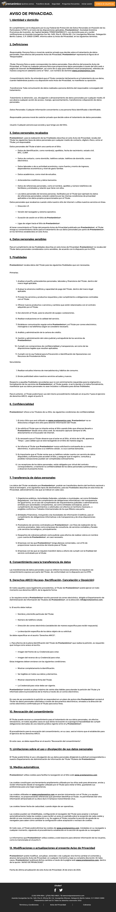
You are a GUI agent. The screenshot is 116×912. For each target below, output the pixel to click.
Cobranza (87, 905)
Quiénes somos (28, 4)
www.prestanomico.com (83, 71)
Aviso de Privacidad (58, 905)
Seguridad (56, 4)
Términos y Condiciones (29, 905)
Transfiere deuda (43, 4)
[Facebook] (55, 891)
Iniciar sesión (87, 4)
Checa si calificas (105, 4)
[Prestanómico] (11, 3)
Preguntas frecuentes (71, 4)
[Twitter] (61, 891)
